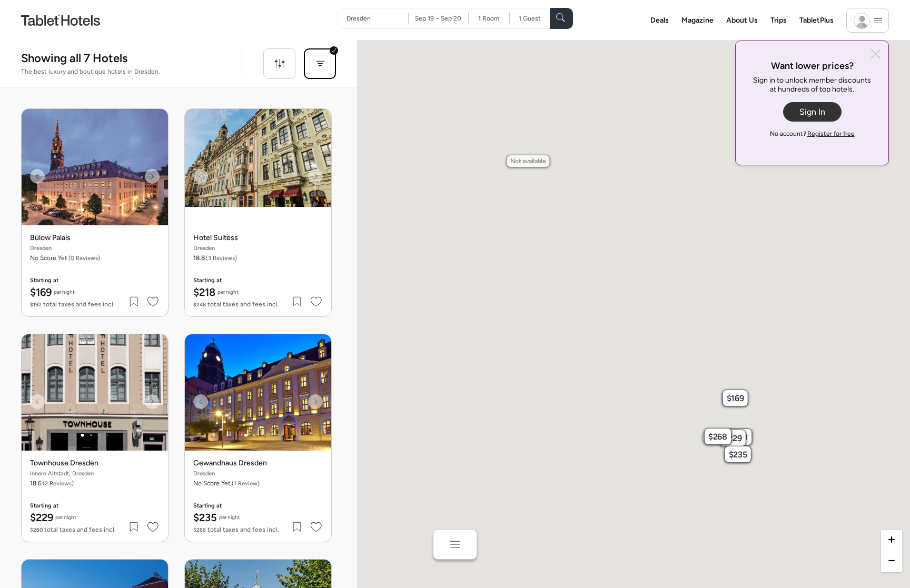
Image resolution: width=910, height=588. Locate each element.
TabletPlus (816, 20)
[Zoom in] (891, 540)
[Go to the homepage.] (60, 19)
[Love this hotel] (153, 301)
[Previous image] (37, 176)
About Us (742, 20)
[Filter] (279, 63)
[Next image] (152, 176)
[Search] (561, 18)
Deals (659, 20)
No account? (812, 133)
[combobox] (377, 18)
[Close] (875, 55)
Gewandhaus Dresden (230, 463)
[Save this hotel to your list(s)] (134, 301)
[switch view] (455, 544)
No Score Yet (226, 483)
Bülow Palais (50, 238)
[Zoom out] (891, 561)
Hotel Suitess (215, 238)
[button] (735, 398)
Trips (778, 20)
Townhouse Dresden (64, 463)
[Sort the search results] (320, 63)
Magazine (697, 20)
